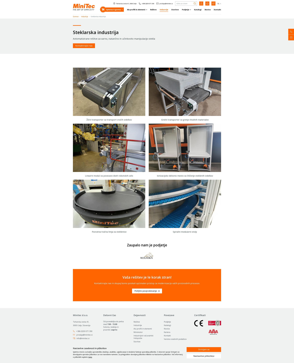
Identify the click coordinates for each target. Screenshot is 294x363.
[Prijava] (201, 3)
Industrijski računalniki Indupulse (143, 336)
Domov (76, 16)
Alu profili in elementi (136, 9)
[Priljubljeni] (207, 3)
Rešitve (153, 9)
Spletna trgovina (113, 9)
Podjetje (185, 9)
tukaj (90, 357)
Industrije (164, 9)
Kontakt (217, 9)
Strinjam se (203, 349)
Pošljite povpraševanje (145, 291)
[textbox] (185, 151)
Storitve (175, 9)
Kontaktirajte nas (84, 45)
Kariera (167, 332)
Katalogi (197, 9)
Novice (208, 9)
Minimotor (138, 332)
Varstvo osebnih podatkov (175, 339)
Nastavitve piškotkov (203, 356)
